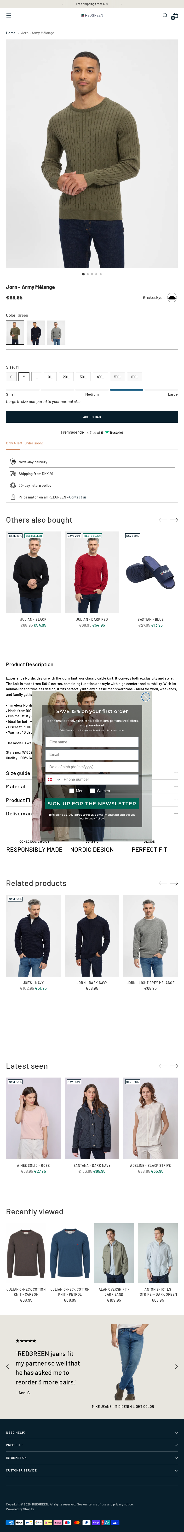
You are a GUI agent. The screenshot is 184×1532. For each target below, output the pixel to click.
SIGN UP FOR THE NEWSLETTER (92, 804)
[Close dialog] (146, 697)
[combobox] (53, 779)
